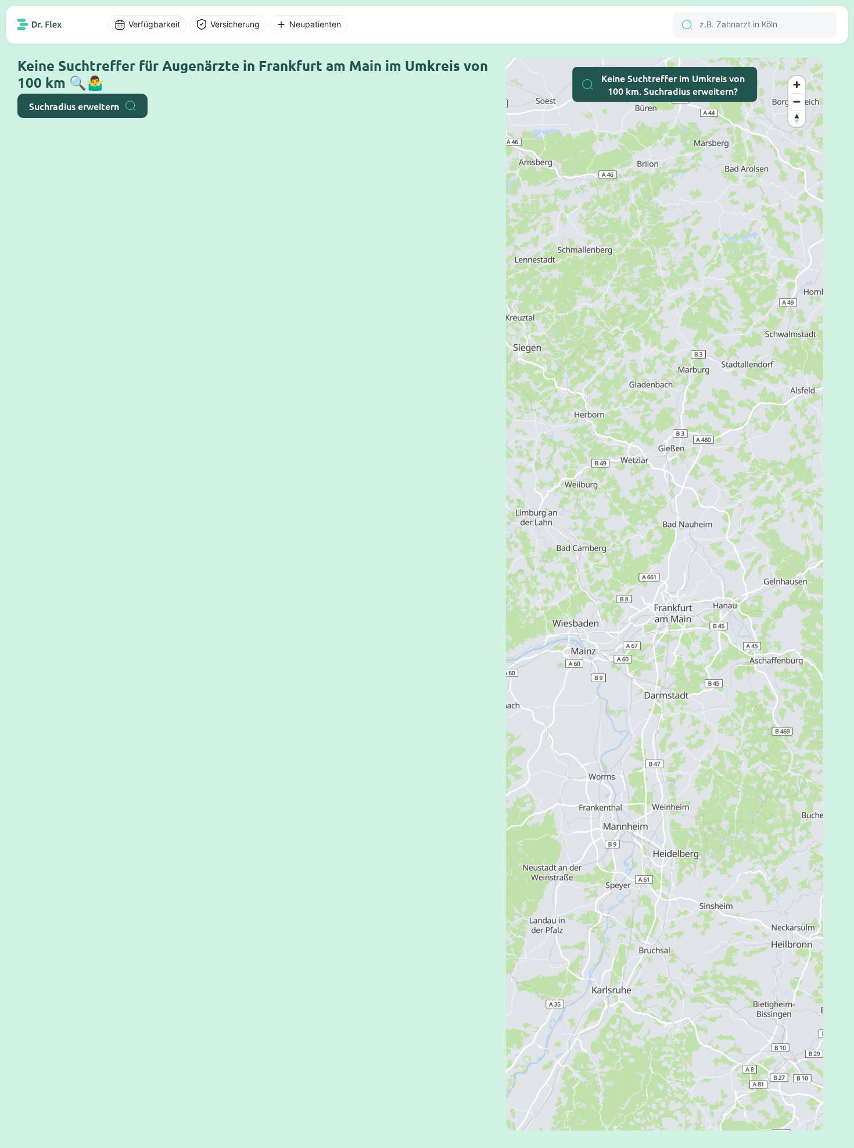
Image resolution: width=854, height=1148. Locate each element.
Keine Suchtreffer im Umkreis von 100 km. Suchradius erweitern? (673, 84)
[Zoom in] (796, 84)
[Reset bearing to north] (796, 118)
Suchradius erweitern (74, 105)
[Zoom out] (796, 101)
